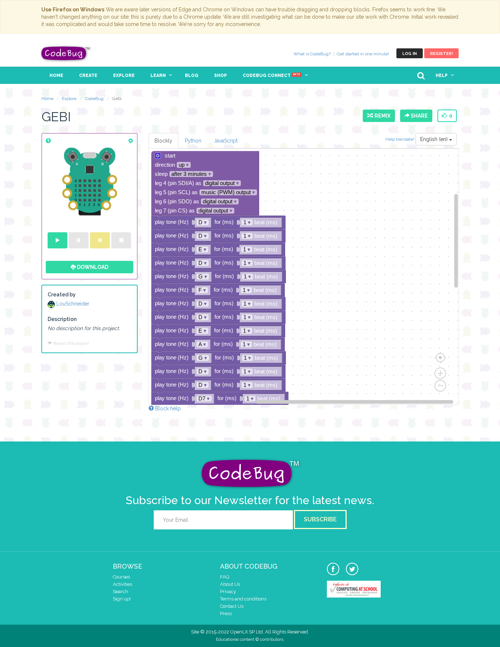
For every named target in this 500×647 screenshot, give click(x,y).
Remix (381, 116)
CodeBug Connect (271, 75)
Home (56, 75)
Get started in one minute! (363, 53)
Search (120, 591)
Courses (121, 577)
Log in (409, 53)
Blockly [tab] (163, 141)
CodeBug (65, 53)
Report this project (70, 343)
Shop (220, 75)
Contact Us (231, 606)
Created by (62, 294)
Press (226, 613)
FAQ (224, 577)
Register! (441, 53)
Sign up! (122, 599)
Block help (167, 408)
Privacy (228, 591)
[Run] (57, 240)
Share (419, 116)
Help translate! (400, 139)
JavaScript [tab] (226, 141)
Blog (191, 75)
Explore (124, 75)
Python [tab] (193, 141)
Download (92, 267)
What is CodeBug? (312, 53)
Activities (122, 584)
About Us (230, 584)
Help (442, 75)
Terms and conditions (243, 599)
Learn (158, 75)
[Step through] (100, 240)
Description (62, 319)
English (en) (434, 139)
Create (88, 75)
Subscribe (320, 519)
